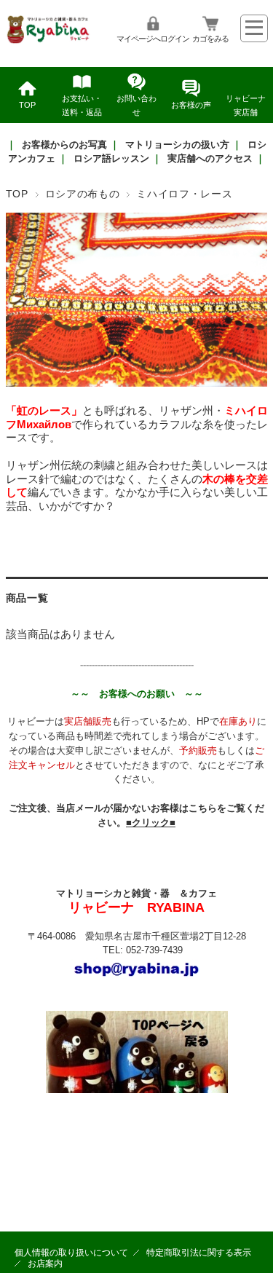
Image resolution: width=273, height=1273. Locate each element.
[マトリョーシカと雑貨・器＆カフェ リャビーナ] (49, 41)
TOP (27, 104)
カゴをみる (210, 38)
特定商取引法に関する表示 (198, 1253)
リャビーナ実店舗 (246, 105)
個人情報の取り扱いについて (71, 1253)
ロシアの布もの (82, 194)
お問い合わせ (136, 105)
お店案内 (45, 1263)
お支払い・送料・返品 (82, 105)
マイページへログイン (152, 38)
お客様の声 (191, 104)
